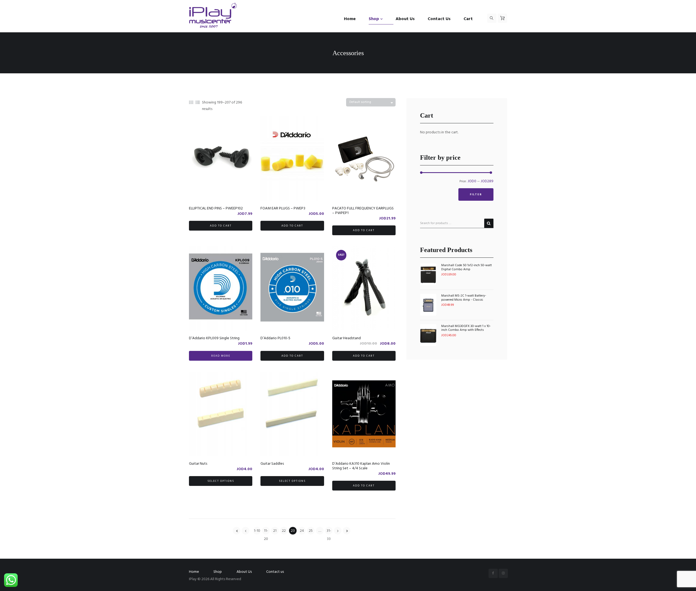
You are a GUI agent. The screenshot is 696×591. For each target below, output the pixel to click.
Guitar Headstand (346, 338)
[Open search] (491, 18)
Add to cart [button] (221, 226)
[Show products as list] (197, 102)
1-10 (257, 531)
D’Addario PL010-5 (275, 338)
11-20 (266, 531)
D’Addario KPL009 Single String (214, 338)
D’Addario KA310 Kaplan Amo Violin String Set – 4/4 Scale (361, 466)
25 (311, 531)
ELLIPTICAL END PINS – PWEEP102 (216, 208)
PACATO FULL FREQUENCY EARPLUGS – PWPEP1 (363, 210)
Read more (220, 356)
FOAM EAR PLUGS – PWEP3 (282, 208)
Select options (220, 481)
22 (284, 531)
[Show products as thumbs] (191, 102)
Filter (476, 194)
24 (302, 531)
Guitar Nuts (198, 464)
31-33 (329, 531)
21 (274, 531)
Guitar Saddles (272, 464)
